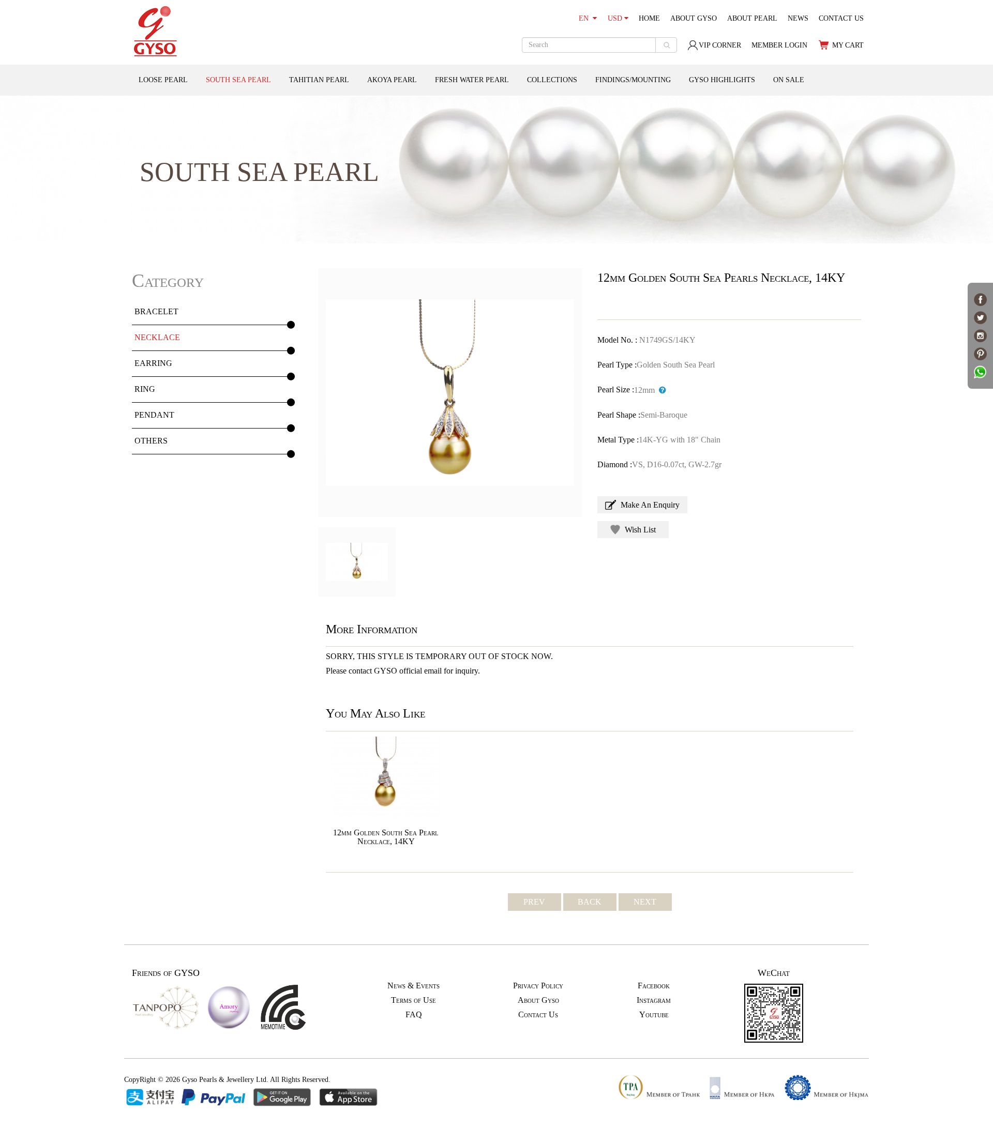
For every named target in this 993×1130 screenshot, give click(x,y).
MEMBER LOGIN (779, 45)
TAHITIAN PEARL (319, 80)
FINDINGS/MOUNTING (633, 80)
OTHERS (151, 440)
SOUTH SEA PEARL (238, 80)
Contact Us (538, 1014)
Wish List (639, 529)
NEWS (798, 18)
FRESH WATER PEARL (472, 80)
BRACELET (156, 311)
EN (586, 18)
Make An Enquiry (649, 504)
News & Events (413, 985)
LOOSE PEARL (163, 80)
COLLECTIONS (552, 80)
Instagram (654, 1000)
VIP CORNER (720, 45)
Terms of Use (413, 1000)
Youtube (654, 1014)
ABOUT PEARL (752, 18)
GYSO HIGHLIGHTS (722, 80)
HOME (649, 18)
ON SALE (788, 80)
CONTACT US (841, 18)
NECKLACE (157, 337)
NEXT (645, 901)
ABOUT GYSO (693, 18)
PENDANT (154, 414)
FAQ (413, 1014)
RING (144, 389)
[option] (450, 392)
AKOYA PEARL (392, 80)
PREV (534, 901)
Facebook (654, 985)
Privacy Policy (538, 985)
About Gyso (538, 1000)
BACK (589, 901)
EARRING (153, 363)
